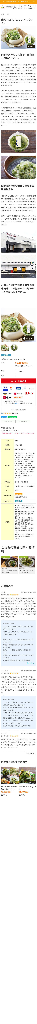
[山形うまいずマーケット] (7, 6)
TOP (2, 14)
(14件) (16, 413)
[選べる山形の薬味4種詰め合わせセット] (10, 775)
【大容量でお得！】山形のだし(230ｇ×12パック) (17, 433)
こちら (16, 403)
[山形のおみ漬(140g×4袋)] (27, 775)
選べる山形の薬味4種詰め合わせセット (9, 787)
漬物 (8, 14)
